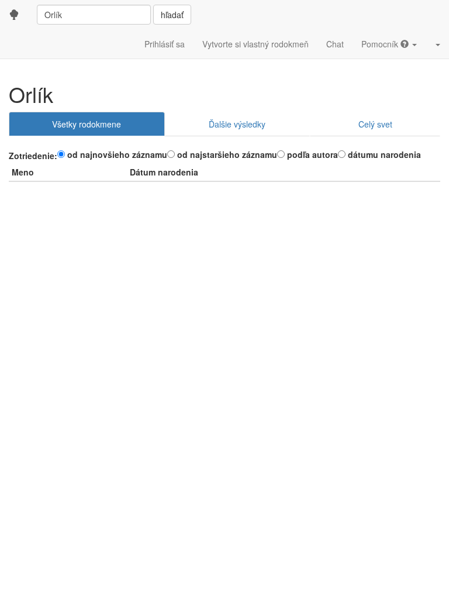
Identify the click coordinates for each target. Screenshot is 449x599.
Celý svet (375, 124)
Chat (335, 44)
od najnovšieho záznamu (117, 154)
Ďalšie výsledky (237, 124)
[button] (437, 43)
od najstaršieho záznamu (227, 154)
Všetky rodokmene (86, 124)
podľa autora (312, 154)
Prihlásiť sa (164, 44)
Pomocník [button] (380, 44)
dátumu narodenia (384, 154)
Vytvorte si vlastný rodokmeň (255, 44)
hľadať (172, 14)
